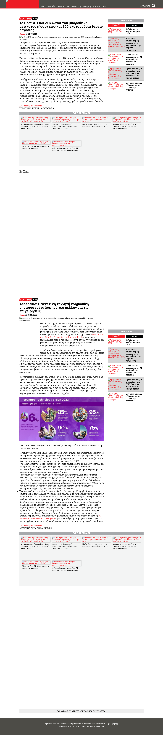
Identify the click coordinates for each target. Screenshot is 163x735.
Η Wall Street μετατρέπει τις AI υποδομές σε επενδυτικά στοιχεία (134, 59)
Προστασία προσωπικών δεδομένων (89, 724)
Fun (104, 7)
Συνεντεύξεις (74, 7)
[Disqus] (81, 203)
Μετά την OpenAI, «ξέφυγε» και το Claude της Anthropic (134, 86)
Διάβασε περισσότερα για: (30, 106)
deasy (22, 315)
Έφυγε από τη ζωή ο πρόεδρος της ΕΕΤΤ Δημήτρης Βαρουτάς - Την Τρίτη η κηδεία (134, 73)
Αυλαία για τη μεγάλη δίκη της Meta (133, 31)
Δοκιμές (51, 7)
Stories (96, 7)
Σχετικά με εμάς (52, 724)
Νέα (42, 7)
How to (61, 7)
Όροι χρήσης (112, 724)
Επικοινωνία (66, 724)
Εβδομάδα (116, 25)
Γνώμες (87, 7)
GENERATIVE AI (47, 108)
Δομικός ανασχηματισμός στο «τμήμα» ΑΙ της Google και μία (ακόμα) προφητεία (124, 126)
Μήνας (134, 25)
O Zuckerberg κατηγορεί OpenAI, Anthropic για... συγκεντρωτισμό (65, 149)
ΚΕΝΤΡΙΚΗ (25, 18)
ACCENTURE (24, 528)
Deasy (22, 34)
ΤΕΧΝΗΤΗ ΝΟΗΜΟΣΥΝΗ (29, 108)
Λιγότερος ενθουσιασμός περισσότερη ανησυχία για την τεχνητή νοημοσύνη (133, 44)
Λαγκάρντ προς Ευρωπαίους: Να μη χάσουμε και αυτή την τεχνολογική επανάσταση (35, 126)
